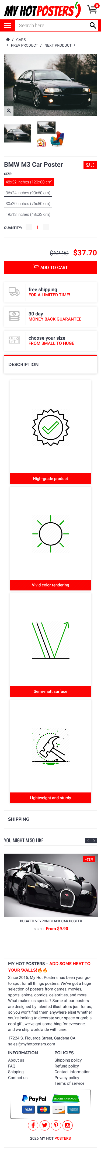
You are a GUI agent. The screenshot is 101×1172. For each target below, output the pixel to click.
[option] (17, 133)
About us (16, 1060)
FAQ (11, 1066)
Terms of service (70, 1083)
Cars (21, 40)
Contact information (73, 1071)
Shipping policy (68, 1060)
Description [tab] (23, 364)
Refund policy (67, 1066)
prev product (25, 45)
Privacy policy (67, 1077)
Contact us (17, 1077)
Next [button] (94, 840)
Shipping (16, 1071)
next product (59, 45)
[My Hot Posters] (42, 9)
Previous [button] (88, 840)
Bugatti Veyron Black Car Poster (51, 921)
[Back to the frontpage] (7, 40)
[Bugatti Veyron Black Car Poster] (51, 885)
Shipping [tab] (18, 819)
